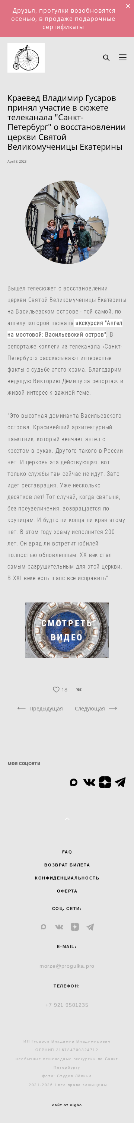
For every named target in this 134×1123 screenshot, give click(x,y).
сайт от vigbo (67, 1105)
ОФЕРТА (67, 891)
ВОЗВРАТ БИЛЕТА (67, 865)
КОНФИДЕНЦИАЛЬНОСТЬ (67, 878)
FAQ (67, 852)
